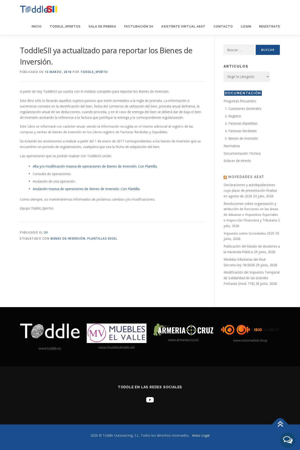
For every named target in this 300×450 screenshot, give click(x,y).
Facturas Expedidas (243, 123)
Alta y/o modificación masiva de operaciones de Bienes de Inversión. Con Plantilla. (95, 166)
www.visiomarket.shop (250, 340)
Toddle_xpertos (65, 26)
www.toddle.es (50, 348)
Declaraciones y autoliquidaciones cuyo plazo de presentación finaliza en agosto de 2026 (250, 190)
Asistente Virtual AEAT (183, 26)
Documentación (243, 93)
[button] (287, 440)
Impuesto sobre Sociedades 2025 (249, 233)
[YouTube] (150, 399)
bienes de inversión (68, 238)
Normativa (232, 146)
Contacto (223, 26)
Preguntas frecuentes (240, 101)
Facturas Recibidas (242, 131)
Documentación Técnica (242, 153)
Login (246, 26)
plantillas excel (102, 238)
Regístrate (269, 26)
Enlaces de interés (237, 160)
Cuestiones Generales (244, 108)
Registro (234, 116)
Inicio (37, 26)
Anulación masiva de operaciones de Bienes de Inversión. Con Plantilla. (86, 189)
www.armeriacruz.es (183, 340)
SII (46, 232)
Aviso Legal (201, 435)
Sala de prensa (102, 26)
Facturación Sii (138, 26)
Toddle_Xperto (94, 72)
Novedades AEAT (246, 177)
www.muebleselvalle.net (116, 347)
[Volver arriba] (280, 424)
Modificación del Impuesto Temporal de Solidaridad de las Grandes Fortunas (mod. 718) (252, 278)
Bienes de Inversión (243, 138)
